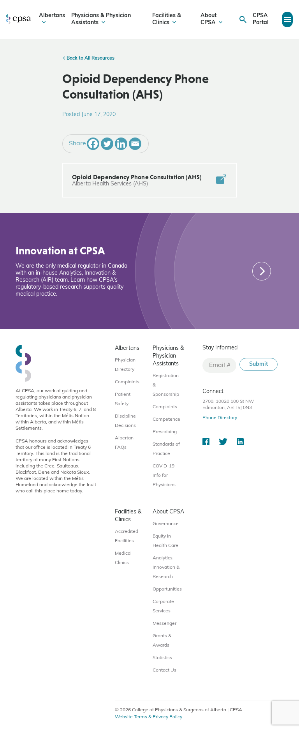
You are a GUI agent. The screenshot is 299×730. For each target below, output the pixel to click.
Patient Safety (122, 399)
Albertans (52, 16)
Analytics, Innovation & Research (166, 567)
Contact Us (164, 670)
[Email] (135, 144)
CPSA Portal (261, 19)
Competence (166, 419)
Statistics (162, 658)
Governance (166, 524)
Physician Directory (125, 365)
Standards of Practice (166, 449)
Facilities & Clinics (166, 19)
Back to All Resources (89, 58)
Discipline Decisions (125, 421)
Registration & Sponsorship (166, 385)
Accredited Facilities (126, 536)
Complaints (127, 382)
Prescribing (165, 432)
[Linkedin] (121, 144)
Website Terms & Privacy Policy (148, 717)
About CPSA (208, 19)
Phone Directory (219, 418)
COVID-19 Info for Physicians (164, 475)
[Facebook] (93, 144)
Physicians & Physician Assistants (101, 19)
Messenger (164, 623)
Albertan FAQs (124, 443)
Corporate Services (163, 607)
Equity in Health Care (165, 541)
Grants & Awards (162, 641)
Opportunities (167, 589)
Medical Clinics (123, 558)
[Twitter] (107, 144)
